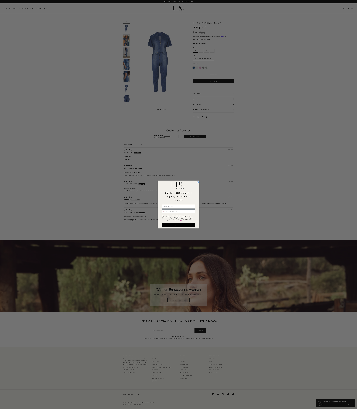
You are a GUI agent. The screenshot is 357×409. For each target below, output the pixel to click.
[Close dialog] (198, 182)
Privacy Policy (180, 220)
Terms (185, 220)
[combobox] (165, 211)
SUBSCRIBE (178, 225)
